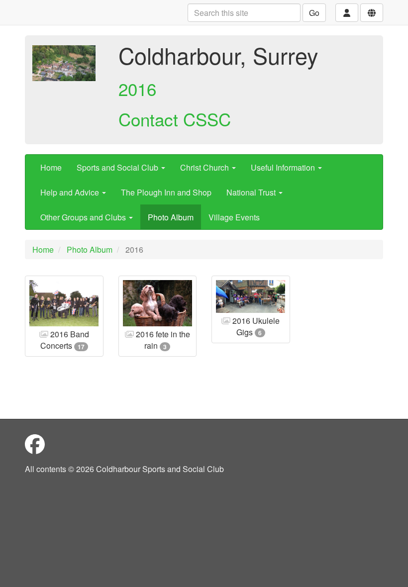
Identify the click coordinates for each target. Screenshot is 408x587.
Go (314, 12)
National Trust (252, 192)
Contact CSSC (174, 118)
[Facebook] (35, 443)
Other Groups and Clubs (84, 217)
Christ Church (205, 167)
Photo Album (171, 217)
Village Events (234, 217)
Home (51, 167)
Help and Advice (70, 192)
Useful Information (284, 167)
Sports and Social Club (118, 167)
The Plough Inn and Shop (166, 192)
